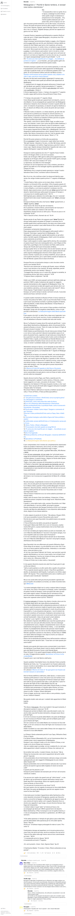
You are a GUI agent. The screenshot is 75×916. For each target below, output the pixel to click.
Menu (3, 908)
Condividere (32, 853)
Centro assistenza (4, 911)
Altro (59, 853)
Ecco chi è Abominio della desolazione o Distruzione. (42, 403)
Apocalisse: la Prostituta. (33, 439)
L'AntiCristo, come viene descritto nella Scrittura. (41, 401)
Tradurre (48, 853)
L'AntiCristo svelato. (31, 396)
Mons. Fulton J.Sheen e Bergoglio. (37, 425)
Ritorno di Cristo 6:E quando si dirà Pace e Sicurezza (43, 368)
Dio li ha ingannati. (32, 433)
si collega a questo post (30, 860)
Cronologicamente (6, 5)
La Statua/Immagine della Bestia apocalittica (40, 441)
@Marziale (29, 584)
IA (54, 853)
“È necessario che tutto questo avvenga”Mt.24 (40, 427)
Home (5, 2)
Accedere (5, 8)
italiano (4, 14)
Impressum (3, 912)
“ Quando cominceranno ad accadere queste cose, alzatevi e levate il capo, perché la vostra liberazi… (44, 74)
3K (42, 853)
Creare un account (6, 11)
